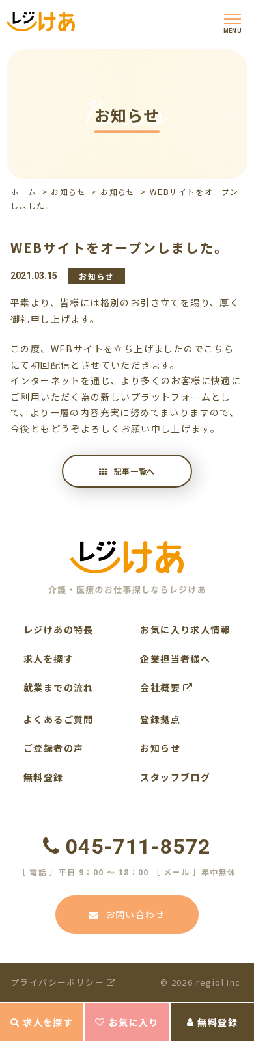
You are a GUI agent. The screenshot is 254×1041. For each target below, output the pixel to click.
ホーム (23, 191)
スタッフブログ (175, 777)
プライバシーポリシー (58, 982)
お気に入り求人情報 (185, 629)
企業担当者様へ (175, 658)
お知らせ (68, 191)
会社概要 (161, 687)
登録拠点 (160, 719)
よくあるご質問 (58, 719)
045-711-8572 (138, 846)
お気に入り (134, 1022)
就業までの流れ (58, 687)
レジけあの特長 (58, 629)
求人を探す (48, 1022)
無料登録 (217, 1022)
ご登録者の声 (53, 747)
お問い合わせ (135, 914)
